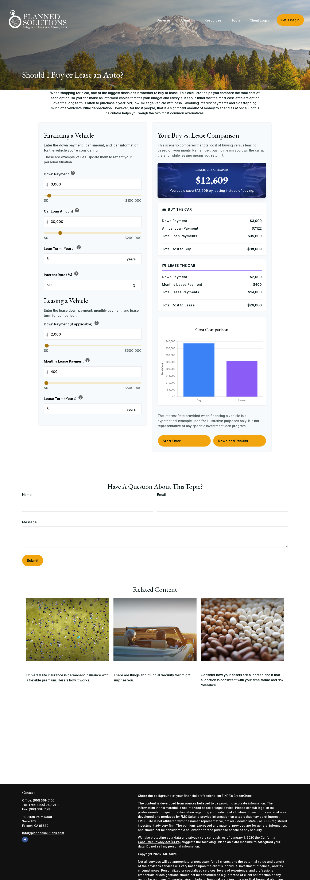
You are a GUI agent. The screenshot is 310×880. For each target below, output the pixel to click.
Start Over (172, 441)
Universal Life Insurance (50, 666)
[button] (163, 20)
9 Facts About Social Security (142, 666)
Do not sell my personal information (172, 846)
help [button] (72, 173)
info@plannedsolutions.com (43, 833)
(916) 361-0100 (43, 800)
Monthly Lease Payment (67, 361)
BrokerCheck (243, 795)
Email (161, 495)
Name (27, 495)
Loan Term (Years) (62, 248)
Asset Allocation (217, 666)
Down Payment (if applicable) (71, 323)
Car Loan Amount (62, 211)
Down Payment (59, 173)
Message (29, 522)
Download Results (233, 441)
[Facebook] (25, 839)
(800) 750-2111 (48, 805)
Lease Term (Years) (63, 398)
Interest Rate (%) (61, 274)
